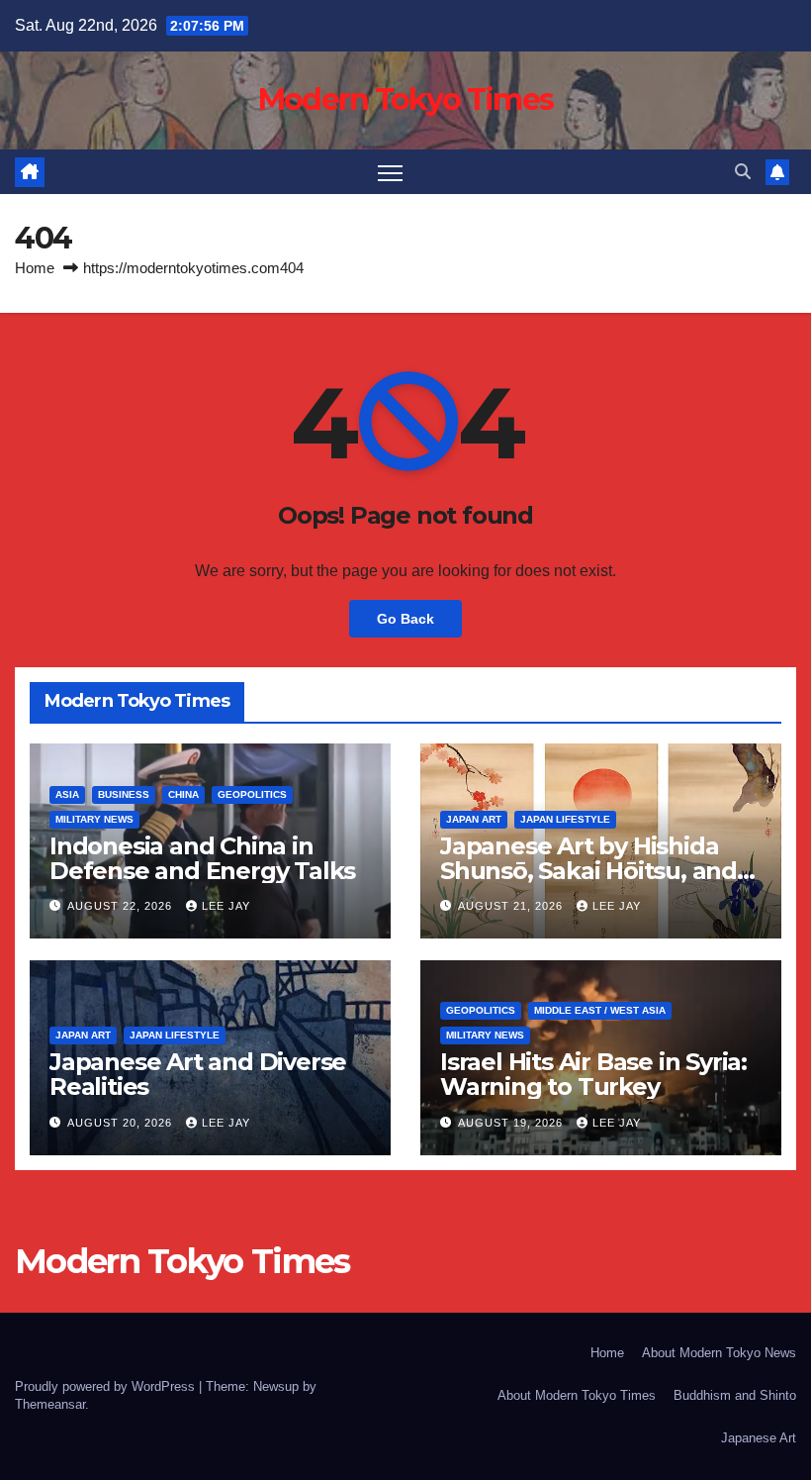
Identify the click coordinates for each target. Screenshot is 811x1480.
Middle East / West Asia (600, 1010)
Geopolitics (252, 794)
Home (34, 267)
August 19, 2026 (512, 1123)
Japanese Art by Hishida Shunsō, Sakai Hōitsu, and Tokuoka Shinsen (588, 871)
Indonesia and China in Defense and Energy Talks (202, 858)
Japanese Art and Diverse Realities (197, 1074)
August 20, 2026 (121, 1123)
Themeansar (50, 1404)
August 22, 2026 (121, 906)
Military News (94, 819)
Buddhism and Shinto (735, 1395)
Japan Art (473, 819)
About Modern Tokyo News (719, 1352)
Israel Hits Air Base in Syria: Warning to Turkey (593, 1074)
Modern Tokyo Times (405, 99)
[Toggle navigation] (390, 171)
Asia (67, 794)
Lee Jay (226, 906)
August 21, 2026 (512, 906)
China (183, 794)
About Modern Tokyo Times (576, 1395)
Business (123, 794)
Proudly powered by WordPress (107, 1386)
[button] (743, 171)
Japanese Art (758, 1438)
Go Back (405, 619)
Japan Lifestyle (565, 819)
